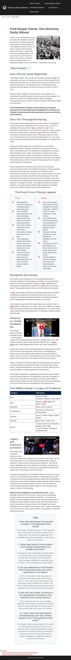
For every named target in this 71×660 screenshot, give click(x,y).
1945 (33, 128)
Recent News (34, 12)
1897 (54, 78)
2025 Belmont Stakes (37, 7)
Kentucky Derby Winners (18, 8)
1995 (12, 306)
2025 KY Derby (35, 3)
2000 (45, 402)
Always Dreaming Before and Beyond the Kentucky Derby (20, 652)
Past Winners (53, 7)
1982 (43, 283)
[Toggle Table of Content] (28, 68)
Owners (4, 651)
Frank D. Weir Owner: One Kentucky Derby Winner (17, 654)
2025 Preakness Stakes (52, 3)
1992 (13, 293)
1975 (36, 283)
